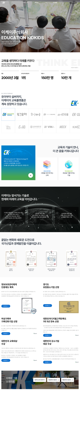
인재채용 (55, 2)
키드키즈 (73, 2)
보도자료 (5, 306)
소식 (46, 2)
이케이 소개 (25, 2)
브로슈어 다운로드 (74, 67)
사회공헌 (36, 2)
